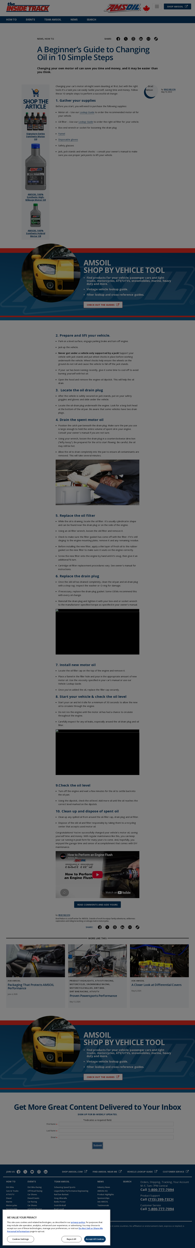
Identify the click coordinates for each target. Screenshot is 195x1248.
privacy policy (78, 1222)
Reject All (71, 1239)
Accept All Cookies (95, 1239)
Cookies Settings (20, 1239)
